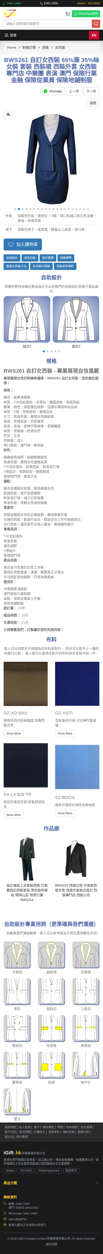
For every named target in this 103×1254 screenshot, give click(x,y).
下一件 (91, 91)
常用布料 (54, 1132)
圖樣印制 (83, 1132)
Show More (13, 733)
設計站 (9, 1137)
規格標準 (66, 258)
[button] (15, 209)
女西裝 (60, 47)
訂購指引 (39, 1132)
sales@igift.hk (17, 1219)
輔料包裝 (68, 1132)
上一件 (74, 91)
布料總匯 (72, 1127)
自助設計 (12, 258)
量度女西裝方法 (16, 266)
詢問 (93, 103)
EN (94, 35)
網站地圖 (51, 1244)
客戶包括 (10, 1132)
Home (11, 47)
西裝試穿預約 (65, 266)
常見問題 (25, 1132)
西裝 (45, 47)
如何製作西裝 (41, 266)
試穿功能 (30, 258)
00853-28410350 (27, 1207)
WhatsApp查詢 (88, 13)
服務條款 (10, 1127)
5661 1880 (14, 3)
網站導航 (48, 1127)
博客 (60, 1127)
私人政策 (25, 1127)
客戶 (37, 1127)
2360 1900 (51, 3)
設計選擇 (48, 258)
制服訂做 (29, 47)
